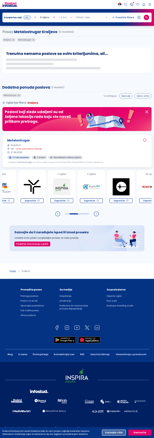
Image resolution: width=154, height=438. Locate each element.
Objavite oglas (114, 296)
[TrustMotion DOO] (25, 187)
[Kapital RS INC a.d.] (84, 187)
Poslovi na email (29, 300)
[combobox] (18, 17)
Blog (10, 354)
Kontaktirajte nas (64, 354)
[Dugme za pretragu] (146, 17)
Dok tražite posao (30, 310)
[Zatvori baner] (146, 112)
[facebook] (57, 328)
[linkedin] (97, 328)
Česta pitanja (40, 354)
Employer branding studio (120, 305)
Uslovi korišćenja (100, 354)
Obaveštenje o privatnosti (131, 354)
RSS (82, 354)
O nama (22, 354)
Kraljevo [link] (26, 271)
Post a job (112, 300)
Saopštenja (65, 296)
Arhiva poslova (28, 315)
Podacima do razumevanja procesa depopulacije (74, 307)
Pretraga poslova (29, 296)
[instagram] (67, 328)
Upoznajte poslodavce (32, 305)
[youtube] (77, 328)
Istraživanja (65, 300)
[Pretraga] (126, 4)
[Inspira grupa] (55, 187)
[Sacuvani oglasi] (138, 4)
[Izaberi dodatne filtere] (139, 17)
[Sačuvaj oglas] (145, 140)
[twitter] (87, 328)
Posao (13, 271)
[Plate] (132, 4)
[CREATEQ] (114, 187)
